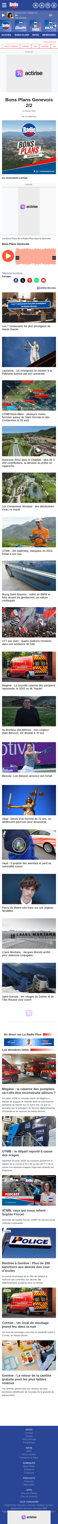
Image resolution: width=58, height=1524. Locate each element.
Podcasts (29, 1481)
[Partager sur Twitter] (22, 281)
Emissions (29, 1469)
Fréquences (29, 1442)
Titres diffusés (29, 1439)
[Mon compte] (54, 5)
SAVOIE (25, 46)
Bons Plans (22, 35)
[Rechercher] (47, 5)
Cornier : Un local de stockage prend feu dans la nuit (25, 1324)
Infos (35, 35)
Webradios (49, 35)
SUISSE (45, 46)
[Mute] (51, 15)
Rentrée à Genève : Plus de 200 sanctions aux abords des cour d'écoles (26, 1266)
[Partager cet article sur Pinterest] (29, 281)
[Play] (3, 15)
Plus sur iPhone (29, 1493)
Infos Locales (29, 1454)
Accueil (6, 35)
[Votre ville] (35, 5)
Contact (29, 1432)
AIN (35, 46)
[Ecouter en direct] (42, 5)
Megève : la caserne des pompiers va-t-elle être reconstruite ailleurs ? (29, 1091)
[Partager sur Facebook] (15, 281)
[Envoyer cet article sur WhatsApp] (36, 281)
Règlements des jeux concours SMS (29, 1508)
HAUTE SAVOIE (11, 46)
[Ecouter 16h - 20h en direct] (29, 1042)
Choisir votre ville (49, 42)
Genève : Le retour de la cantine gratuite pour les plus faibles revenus (26, 1379)
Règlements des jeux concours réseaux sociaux (29, 1505)
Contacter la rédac (29, 1457)
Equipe (29, 1436)
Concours (29, 1472)
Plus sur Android (29, 1496)
